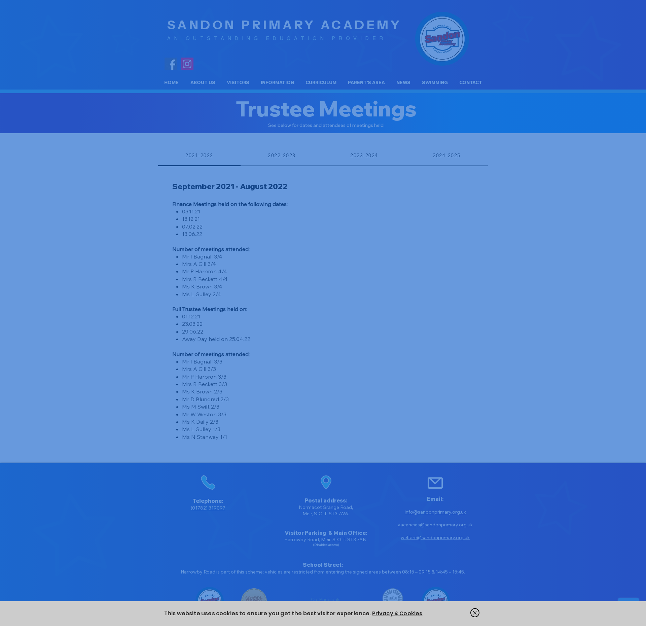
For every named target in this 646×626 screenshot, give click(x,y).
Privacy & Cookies (397, 613)
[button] (474, 613)
